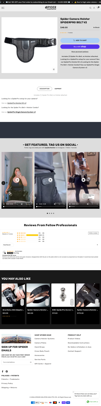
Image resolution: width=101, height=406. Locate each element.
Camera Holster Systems (45, 339)
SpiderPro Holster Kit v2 (16, 103)
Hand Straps (40, 347)
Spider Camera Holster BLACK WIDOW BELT (45, 310)
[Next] (98, 183)
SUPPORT (58, 89)
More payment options (80, 52)
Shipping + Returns (9, 387)
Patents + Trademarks (10, 379)
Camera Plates (40, 343)
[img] (11, 251)
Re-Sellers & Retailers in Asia (79, 347)
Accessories (39, 355)
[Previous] (3, 183)
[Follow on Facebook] (2, 371)
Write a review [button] (93, 233)
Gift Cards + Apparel (43, 364)
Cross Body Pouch (42, 351)
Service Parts (40, 359)
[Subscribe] (30, 362)
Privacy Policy (7, 383)
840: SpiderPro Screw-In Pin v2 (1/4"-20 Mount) (72, 310)
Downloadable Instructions (79, 343)
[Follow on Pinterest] (7, 371)
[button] (64, 32)
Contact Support (74, 351)
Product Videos (74, 339)
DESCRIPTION (45, 89)
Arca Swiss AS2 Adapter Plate (14, 310)
